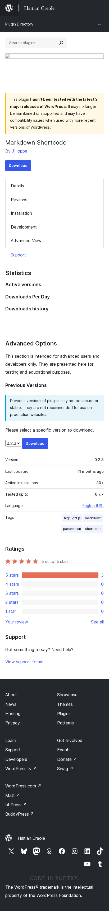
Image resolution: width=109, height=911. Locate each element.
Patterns (65, 723)
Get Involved (70, 740)
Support (18, 255)
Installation (21, 213)
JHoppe (19, 151)
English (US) (93, 505)
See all (97, 622)
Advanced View (26, 240)
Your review (16, 622)
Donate (67, 759)
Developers (16, 759)
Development (24, 227)
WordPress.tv (21, 768)
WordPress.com (23, 785)
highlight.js (72, 518)
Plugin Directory (19, 24)
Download (18, 165)
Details (17, 185)
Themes (65, 704)
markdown (93, 518)
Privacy (12, 723)
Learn (10, 740)
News (10, 704)
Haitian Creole (31, 838)
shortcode (93, 529)
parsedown (72, 529)
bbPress (16, 804)
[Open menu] (100, 8)
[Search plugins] (61, 42)
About (11, 694)
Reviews (19, 199)
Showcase (67, 694)
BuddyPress (19, 814)
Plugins (64, 713)
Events (64, 749)
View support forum (24, 661)
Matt (12, 795)
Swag (65, 768)
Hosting (12, 713)
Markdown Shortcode (35, 142)
